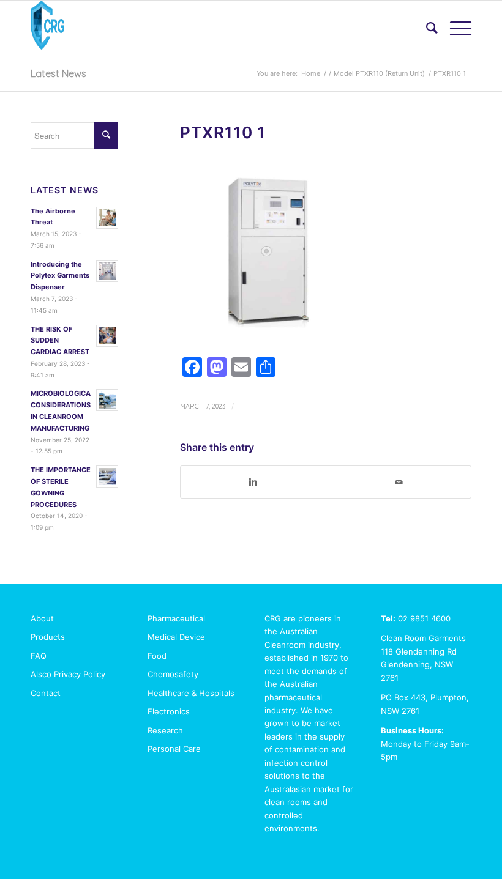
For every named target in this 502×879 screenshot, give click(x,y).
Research (165, 730)
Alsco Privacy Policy (68, 674)
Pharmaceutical (176, 618)
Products (48, 637)
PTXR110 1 (223, 132)
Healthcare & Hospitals (191, 693)
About (42, 618)
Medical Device (176, 637)
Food (157, 656)
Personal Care (174, 749)
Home (310, 73)
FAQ (39, 656)
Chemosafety (173, 674)
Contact (46, 693)
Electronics (169, 711)
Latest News (58, 73)
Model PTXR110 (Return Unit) (379, 73)
